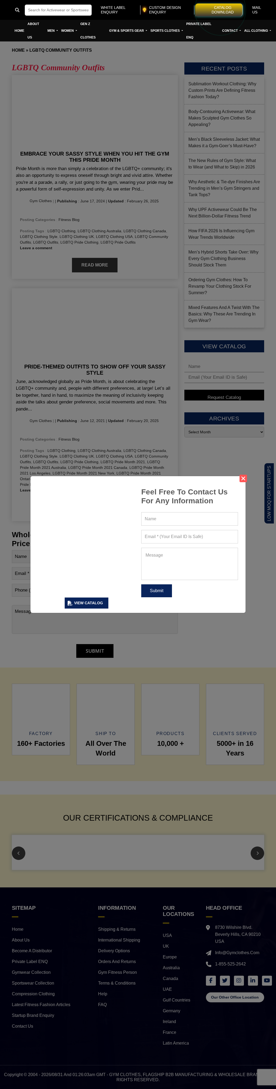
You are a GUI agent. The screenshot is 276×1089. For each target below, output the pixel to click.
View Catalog (88, 603)
